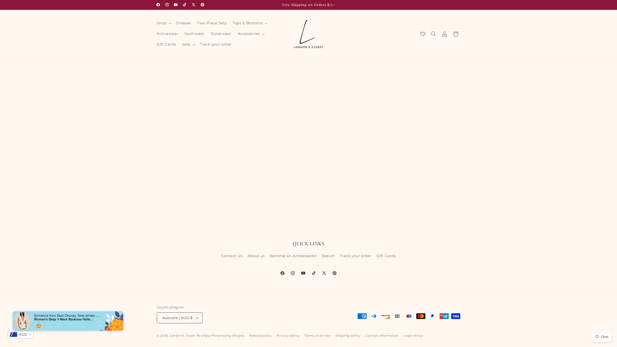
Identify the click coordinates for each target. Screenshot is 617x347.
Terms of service (317, 335)
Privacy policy (288, 335)
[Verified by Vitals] (38, 321)
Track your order (355, 256)
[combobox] (21, 334)
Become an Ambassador (293, 256)
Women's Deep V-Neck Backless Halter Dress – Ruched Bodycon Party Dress (64, 315)
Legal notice (413, 335)
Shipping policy (347, 335)
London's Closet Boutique (190, 335)
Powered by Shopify (228, 335)
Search (328, 256)
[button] (163, 23)
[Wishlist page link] (422, 34)
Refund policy (260, 335)
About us (256, 256)
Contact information (382, 335)
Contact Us (231, 256)
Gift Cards (386, 256)
